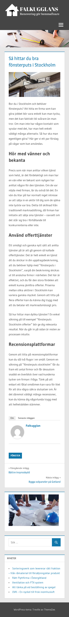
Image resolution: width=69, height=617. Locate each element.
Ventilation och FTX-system (27, 582)
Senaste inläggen (26, 418)
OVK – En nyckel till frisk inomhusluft (33, 592)
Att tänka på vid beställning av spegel (33, 587)
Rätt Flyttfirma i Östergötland (29, 577)
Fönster (15, 455)
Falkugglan (33, 426)
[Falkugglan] (17, 437)
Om (12, 418)
